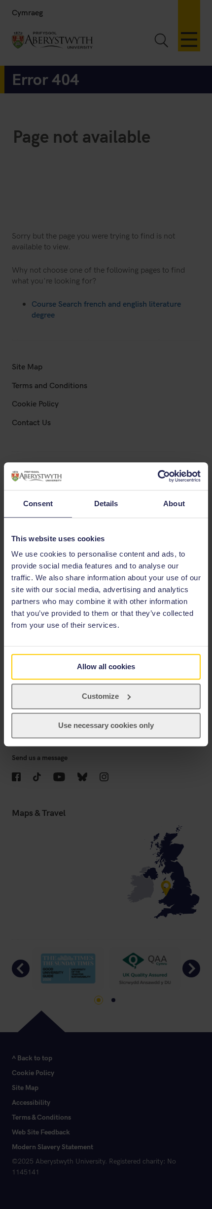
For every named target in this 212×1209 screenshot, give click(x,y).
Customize (100, 696)
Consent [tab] (38, 503)
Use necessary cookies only (106, 726)
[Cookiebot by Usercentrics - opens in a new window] (157, 476)
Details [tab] (106, 503)
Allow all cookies (106, 666)
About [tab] (174, 503)
